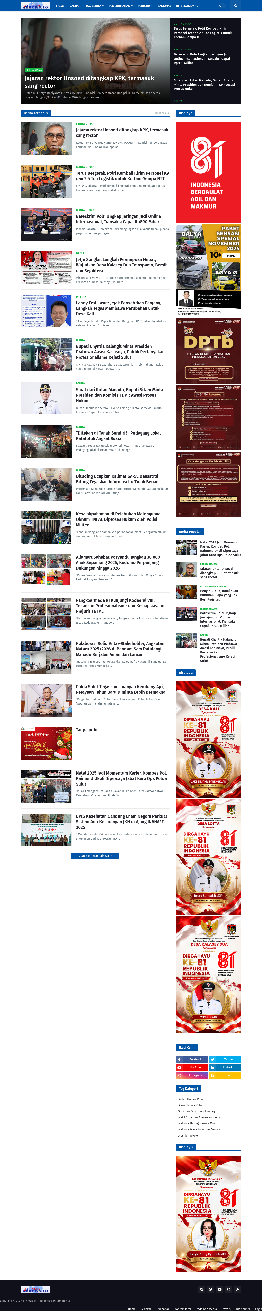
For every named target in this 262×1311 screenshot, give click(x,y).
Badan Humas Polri (190, 1099)
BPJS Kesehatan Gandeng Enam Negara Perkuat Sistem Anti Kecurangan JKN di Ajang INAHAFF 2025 (121, 822)
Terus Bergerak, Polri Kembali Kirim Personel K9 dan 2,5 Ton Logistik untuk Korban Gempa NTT (203, 33)
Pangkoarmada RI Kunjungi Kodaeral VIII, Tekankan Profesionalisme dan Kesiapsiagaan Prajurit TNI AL (120, 606)
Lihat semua (162, 112)
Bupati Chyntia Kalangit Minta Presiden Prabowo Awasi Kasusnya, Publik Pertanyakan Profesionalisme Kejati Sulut (120, 352)
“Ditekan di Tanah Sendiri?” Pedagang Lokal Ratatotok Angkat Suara (118, 435)
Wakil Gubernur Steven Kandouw (199, 1117)
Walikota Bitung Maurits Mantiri (198, 1123)
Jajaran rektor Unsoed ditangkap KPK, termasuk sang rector (89, 82)
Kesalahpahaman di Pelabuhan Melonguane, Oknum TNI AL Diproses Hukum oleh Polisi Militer (119, 519)
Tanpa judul (87, 730)
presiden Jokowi (188, 1135)
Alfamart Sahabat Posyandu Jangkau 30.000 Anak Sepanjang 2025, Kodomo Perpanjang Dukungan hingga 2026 (118, 562)
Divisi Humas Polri (190, 1105)
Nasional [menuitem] (164, 6)
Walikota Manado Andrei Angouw (199, 1129)
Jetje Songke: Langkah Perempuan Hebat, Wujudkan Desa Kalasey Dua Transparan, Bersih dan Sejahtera (122, 265)
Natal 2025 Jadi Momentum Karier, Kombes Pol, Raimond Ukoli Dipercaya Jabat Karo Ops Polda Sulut (121, 778)
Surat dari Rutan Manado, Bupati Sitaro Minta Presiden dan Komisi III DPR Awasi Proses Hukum (204, 84)
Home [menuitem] (60, 6)
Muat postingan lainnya (94, 856)
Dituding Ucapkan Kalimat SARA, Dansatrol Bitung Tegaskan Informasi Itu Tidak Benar (117, 479)
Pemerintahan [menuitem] (119, 6)
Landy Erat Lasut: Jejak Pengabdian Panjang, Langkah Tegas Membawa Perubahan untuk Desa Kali (118, 308)
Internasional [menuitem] (187, 6)
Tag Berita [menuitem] (93, 6)
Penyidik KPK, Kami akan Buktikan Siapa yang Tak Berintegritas (219, 595)
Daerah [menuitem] (75, 6)
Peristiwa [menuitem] (145, 6)
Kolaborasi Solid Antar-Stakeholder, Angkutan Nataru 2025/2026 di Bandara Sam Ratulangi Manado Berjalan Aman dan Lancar (120, 649)
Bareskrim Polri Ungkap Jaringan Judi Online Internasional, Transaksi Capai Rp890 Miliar (202, 58)
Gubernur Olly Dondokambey (196, 1111)
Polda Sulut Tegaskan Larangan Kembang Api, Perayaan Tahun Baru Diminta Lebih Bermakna (120, 689)
